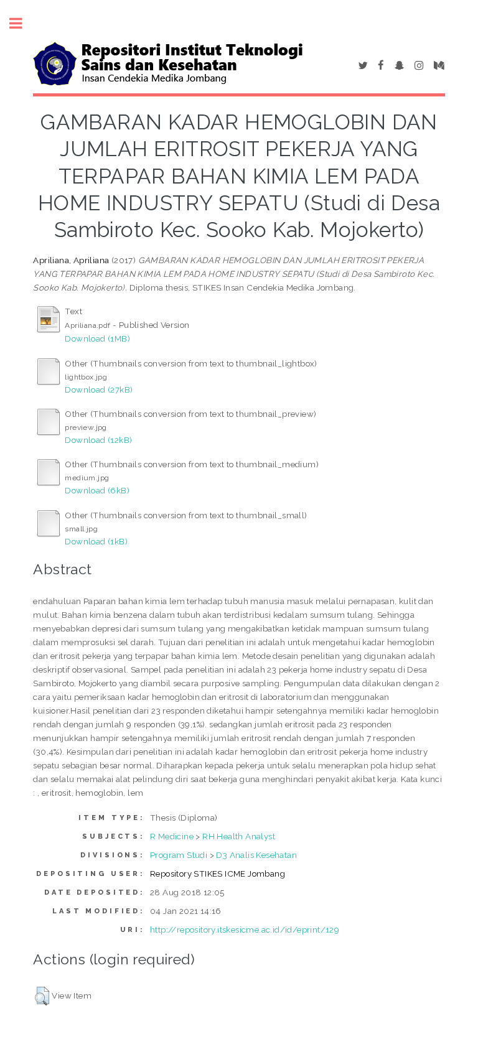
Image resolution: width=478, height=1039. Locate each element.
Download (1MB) (97, 338)
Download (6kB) (97, 490)
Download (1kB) (96, 541)
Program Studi (178, 855)
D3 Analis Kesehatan (256, 855)
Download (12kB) (98, 440)
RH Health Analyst (238, 836)
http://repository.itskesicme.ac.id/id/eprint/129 (244, 929)
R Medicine (172, 836)
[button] (42, 996)
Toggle (22, 23)
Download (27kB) (99, 389)
